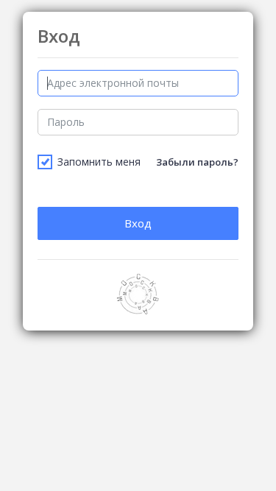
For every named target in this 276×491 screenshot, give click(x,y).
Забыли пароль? (197, 162)
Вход (138, 223)
